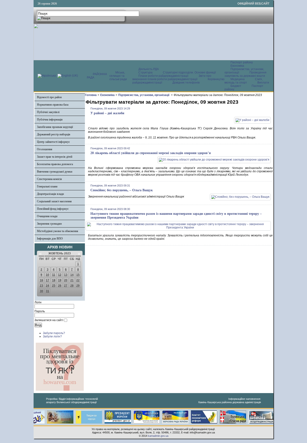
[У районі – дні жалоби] (252, 120)
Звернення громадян (49, 223)
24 (47, 285)
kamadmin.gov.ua (158, 435)
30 (41, 291)
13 (65, 274)
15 (78, 274)
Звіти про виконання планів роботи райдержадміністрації (171, 77)
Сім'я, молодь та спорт (243, 81)
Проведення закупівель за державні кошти (245, 74)
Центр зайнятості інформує (53, 142)
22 (78, 280)
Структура (145, 72)
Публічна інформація (50, 119)
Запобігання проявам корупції (55, 127)
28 (72, 285)
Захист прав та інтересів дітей (54, 156)
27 (65, 285)
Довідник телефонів (186, 82)
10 (47, 274)
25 (53, 285)
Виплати (263, 82)
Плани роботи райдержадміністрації (163, 76)
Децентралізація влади (50, 194)
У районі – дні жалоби (107, 113)
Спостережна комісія (49, 179)
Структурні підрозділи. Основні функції (189, 72)
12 (59, 274)
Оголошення (44, 149)
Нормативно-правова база (52, 104)
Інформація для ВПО (50, 238)
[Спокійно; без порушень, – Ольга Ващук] (240, 196)
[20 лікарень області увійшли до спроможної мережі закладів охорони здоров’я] (214, 159)
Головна (91, 95)
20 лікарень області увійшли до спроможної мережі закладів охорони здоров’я (150, 153)
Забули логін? (52, 336)
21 (72, 280)
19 (59, 280)
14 (72, 274)
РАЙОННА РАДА (97, 75)
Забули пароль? (54, 333)
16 (41, 280)
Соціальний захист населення (54, 201)
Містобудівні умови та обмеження (57, 231)
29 (78, 285)
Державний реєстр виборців (53, 134)
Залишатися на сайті (49, 320)
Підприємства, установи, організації (144, 95)
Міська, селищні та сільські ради (118, 76)
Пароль (40, 311)
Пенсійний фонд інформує (53, 208)
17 (47, 280)
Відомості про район (49, 97)
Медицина (237, 79)
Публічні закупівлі (48, 112)
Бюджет (236, 86)
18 (53, 280)
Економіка (237, 65)
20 (65, 280)
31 (47, 291)
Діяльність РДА (148, 69)
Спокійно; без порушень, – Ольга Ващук (121, 190)
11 (53, 274)
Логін (38, 302)
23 (41, 285)
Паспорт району (241, 62)
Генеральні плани (47, 186)
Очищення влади (47, 216)
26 (59, 285)
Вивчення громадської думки (54, 171)
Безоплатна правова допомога (55, 164)
